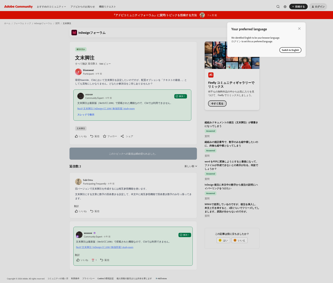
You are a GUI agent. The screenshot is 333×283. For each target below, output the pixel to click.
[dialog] (266, 39)
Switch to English (290, 49)
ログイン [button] (236, 41)
